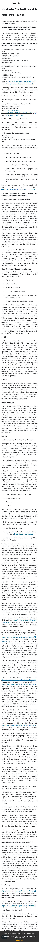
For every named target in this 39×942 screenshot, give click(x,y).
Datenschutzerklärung (22, 936)
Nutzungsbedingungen (8, 936)
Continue (19, 940)
